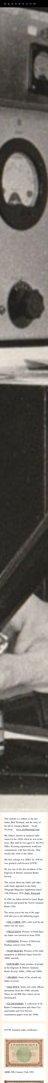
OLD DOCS (31, 3)
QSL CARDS (9, 3)
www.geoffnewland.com (27, 829)
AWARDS (27, 3)
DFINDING (16, 3)
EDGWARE (24, 3)
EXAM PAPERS (34, 3)
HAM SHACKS (20, 3)
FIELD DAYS (13, 3)
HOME (5, 3)
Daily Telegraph (32, 893)
